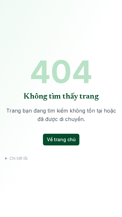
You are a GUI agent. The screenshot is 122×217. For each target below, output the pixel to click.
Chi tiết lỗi (18, 158)
